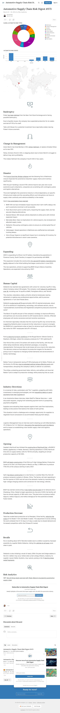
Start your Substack (26, 706)
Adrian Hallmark (34, 147)
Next (52, 616)
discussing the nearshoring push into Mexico (39, 425)
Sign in (55, 2)
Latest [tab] (8, 645)
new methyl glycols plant (33, 490)
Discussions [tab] (14, 645)
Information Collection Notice (29, 681)
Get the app (37, 706)
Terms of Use (37, 679)
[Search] (38, 2)
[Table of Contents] (2, 356)
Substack (23, 710)
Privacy (30, 702)
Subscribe (48, 2)
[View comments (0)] (9, 19)
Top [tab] (5, 645)
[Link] (1, 112)
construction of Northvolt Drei (37, 447)
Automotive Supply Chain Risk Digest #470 (18, 649)
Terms (34, 702)
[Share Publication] (42, 2)
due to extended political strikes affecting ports (34, 364)
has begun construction (15, 475)
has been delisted (13, 115)
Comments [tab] (6, 626)
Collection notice (41, 702)
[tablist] (9, 626)
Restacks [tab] (13, 626)
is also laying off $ (16, 303)
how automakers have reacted (18, 201)
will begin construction (14, 462)
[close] (44, 654)
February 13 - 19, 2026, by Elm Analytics (13, 651)
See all (6, 680)
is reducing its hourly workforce (17, 337)
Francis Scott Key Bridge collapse (17, 176)
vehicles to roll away (43, 543)
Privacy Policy (41, 681)
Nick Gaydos (10, 14)
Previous (9, 616)
